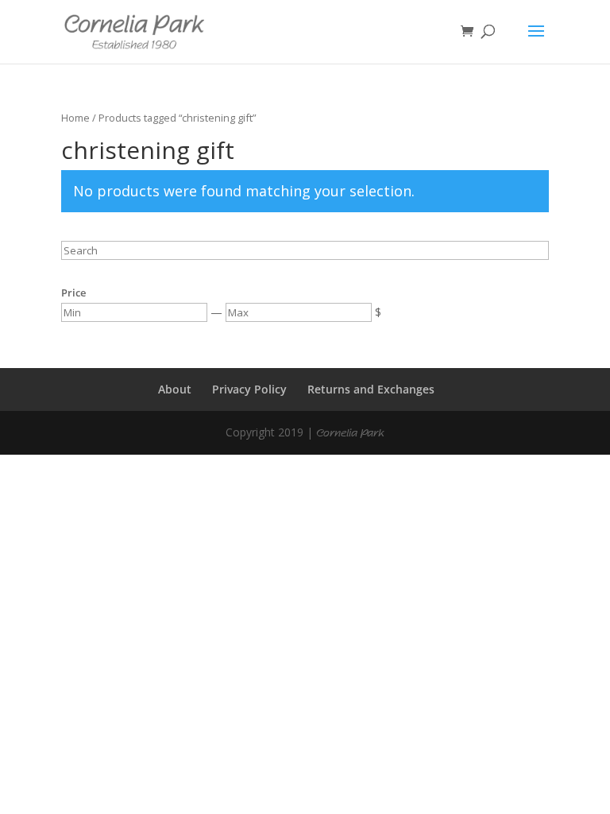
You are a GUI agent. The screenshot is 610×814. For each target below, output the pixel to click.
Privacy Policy (249, 389)
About (174, 389)
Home (75, 117)
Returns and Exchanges (370, 389)
